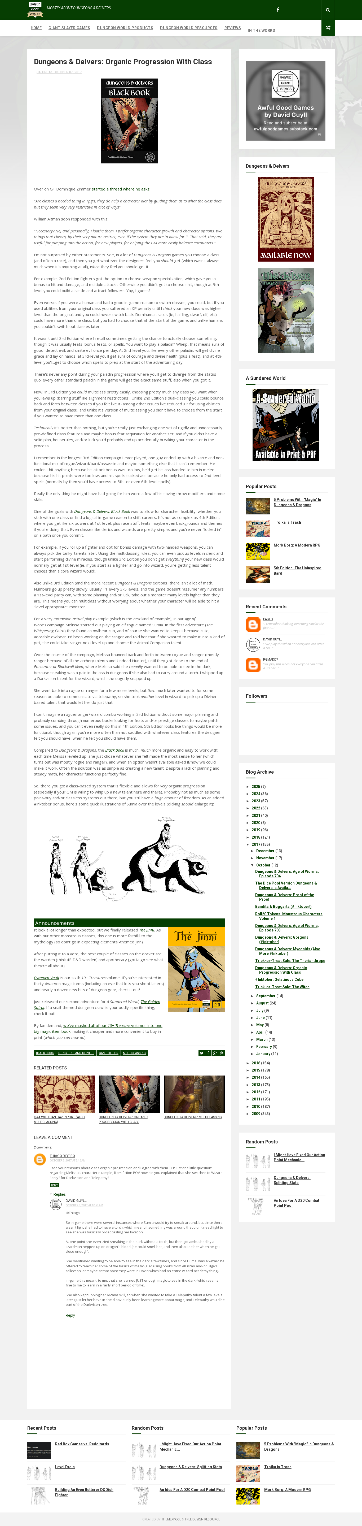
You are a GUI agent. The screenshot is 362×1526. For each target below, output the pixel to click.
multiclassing (134, 1053)
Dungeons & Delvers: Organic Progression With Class (123, 1119)
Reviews (232, 28)
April (260, 1032)
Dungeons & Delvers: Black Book (102, 511)
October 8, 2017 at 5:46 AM (68, 1160)
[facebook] (278, 10)
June (260, 1018)
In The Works (261, 30)
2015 (256, 1070)
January (263, 1054)
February (264, 1046)
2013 (256, 1085)
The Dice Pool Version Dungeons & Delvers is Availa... (286, 885)
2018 (256, 837)
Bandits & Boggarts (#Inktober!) (283, 906)
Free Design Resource (202, 1519)
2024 (256, 794)
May (260, 1025)
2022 (256, 808)
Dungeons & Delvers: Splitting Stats (191, 1467)
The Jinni (146, 930)
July (259, 1010)
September (266, 996)
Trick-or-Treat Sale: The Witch (282, 987)
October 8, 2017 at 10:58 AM (84, 1205)
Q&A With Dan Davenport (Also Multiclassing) (59, 1119)
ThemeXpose (171, 1519)
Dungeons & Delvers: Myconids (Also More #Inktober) (287, 951)
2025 (256, 786)
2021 (256, 815)
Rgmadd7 (270, 659)
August (262, 1003)
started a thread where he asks (120, 189)
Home (36, 28)
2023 (256, 801)
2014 (256, 1077)
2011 (256, 1099)
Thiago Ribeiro (62, 1156)
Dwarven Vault (46, 977)
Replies (60, 1194)
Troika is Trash (287, 522)
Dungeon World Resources (189, 28)
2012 (256, 1092)
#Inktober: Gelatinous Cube (279, 979)
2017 (256, 844)
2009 (256, 1114)
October (263, 865)
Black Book (114, 750)
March (262, 1039)
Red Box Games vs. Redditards (82, 1444)
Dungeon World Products (125, 28)
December (265, 851)
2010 (256, 1106)
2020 (256, 823)
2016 (256, 1063)
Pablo (268, 619)
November (265, 858)
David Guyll (76, 1201)
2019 (256, 830)
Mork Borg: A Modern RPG (297, 545)
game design (108, 1053)
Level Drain (65, 1467)
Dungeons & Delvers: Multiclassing (193, 1117)
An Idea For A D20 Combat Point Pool (192, 1490)
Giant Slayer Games (69, 28)
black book (45, 1053)
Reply (54, 1184)
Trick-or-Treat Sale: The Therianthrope (290, 961)
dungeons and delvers (76, 1053)
